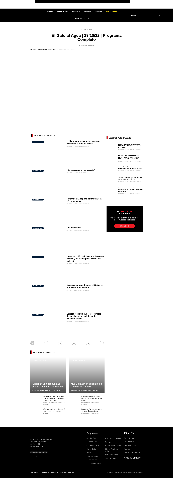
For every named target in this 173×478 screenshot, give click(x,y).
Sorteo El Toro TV (82, 18)
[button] (135, 15)
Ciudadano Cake (92, 445)
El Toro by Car (91, 460)
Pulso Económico (111, 455)
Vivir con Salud (110, 458)
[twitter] (159, 15)
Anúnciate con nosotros (38, 452)
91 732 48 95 (35, 444)
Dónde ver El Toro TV (131, 445)
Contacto (34, 472)
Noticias (99, 12)
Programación (62, 12)
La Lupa (108, 442)
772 (87, 343)
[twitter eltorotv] (36, 456)
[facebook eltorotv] (31, 456)
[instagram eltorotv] (46, 456)
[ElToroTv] (86, 4)
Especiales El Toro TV (40, 360)
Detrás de (89, 453)
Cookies (71, 472)
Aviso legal (44, 472)
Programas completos (66, 49)
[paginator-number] (102, 343)
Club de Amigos (111, 12)
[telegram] (170, 15)
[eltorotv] (44, 434)
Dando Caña (91, 449)
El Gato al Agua (86, 29)
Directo (50, 12)
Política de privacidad (58, 472)
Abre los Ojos (91, 438)
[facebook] (155, 15)
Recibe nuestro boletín (132, 453)
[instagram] (166, 15)
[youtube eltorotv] (41, 456)
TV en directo (129, 438)
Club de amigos (132, 457)
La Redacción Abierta (113, 445)
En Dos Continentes (93, 463)
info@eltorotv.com (36, 446)
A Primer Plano (91, 442)
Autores (127, 449)
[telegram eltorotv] (51, 456)
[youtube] (163, 15)
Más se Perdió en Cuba (111, 450)
